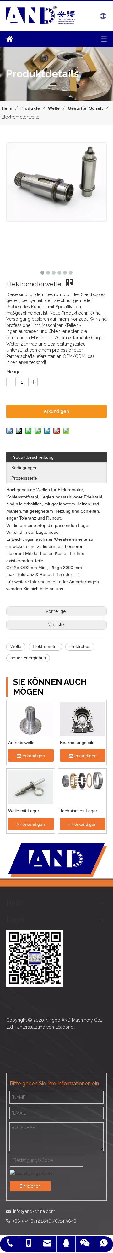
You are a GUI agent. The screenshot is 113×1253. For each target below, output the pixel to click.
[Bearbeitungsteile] (82, 718)
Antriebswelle (21, 742)
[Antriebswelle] (30, 719)
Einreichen (30, 1186)
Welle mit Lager (23, 810)
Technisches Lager (78, 810)
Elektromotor (45, 646)
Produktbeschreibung (32, 457)
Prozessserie (24, 478)
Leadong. (64, 1026)
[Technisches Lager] (82, 780)
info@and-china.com (33, 1211)
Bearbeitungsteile (77, 742)
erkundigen (56, 411)
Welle (15, 646)
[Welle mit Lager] (30, 787)
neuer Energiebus (28, 657)
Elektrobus (79, 646)
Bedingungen (24, 467)
